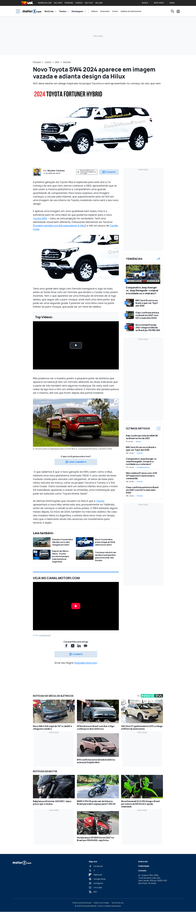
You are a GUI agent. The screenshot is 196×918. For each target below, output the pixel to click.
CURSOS (79, 3)
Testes (62, 11)
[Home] (32, 11)
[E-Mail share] (85, 645)
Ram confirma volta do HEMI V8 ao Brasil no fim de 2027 (142, 437)
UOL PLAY (89, 3)
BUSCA (145, 3)
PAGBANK (69, 3)
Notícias (49, 11)
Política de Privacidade (81, 903)
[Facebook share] (66, 645)
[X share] (72, 645)
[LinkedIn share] (79, 645)
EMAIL (172, 3)
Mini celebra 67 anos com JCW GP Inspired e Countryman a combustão (141, 476)
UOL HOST (58, 3)
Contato (142, 870)
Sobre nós (143, 861)
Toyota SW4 (40, 218)
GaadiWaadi (44, 635)
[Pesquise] (172, 11)
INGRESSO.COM (45, 3)
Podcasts (105, 11)
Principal (37, 62)
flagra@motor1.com (85, 663)
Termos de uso (117, 903)
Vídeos (94, 11)
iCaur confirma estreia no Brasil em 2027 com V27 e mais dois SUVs (142, 490)
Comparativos (143, 467)
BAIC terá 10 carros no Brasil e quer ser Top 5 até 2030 (141, 448)
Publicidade (143, 866)
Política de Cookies (101, 903)
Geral (138, 441)
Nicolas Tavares (56, 170)
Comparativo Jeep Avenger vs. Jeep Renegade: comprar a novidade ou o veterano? (141, 461)
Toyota (48, 62)
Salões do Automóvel (131, 11)
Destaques (77, 11)
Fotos (115, 11)
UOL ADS (99, 3)
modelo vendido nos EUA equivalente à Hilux (59, 225)
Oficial (139, 453)
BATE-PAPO (159, 3)
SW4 (57, 62)
